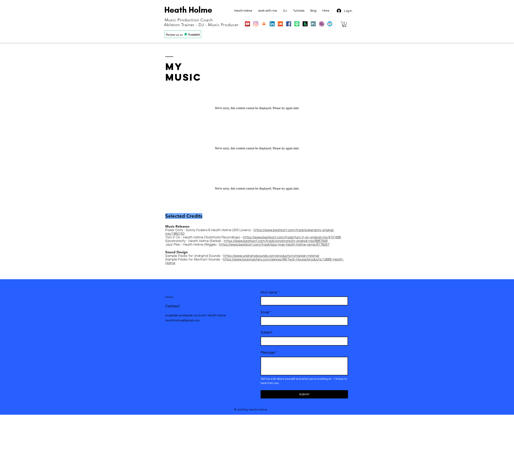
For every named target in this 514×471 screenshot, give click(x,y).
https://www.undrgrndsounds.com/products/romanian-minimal (271, 256)
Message (269, 352)
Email (266, 312)
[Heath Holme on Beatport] (305, 23)
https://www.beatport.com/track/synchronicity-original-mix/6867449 (275, 241)
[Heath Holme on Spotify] (296, 23)
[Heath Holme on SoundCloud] (280, 23)
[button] (344, 24)
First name (270, 292)
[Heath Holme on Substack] (263, 23)
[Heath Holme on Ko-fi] (329, 23)
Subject (266, 332)
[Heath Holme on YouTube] (247, 23)
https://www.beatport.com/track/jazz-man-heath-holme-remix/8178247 (274, 244)
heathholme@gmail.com (182, 320)
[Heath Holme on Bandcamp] (313, 23)
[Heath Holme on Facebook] (288, 23)
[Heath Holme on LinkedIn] (272, 23)
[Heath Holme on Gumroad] (321, 23)
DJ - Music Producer (219, 24)
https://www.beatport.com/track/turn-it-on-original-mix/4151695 (292, 237)
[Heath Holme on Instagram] (255, 23)
